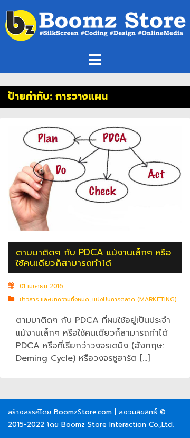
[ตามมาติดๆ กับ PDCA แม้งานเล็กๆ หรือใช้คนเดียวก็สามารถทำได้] (95, 178)
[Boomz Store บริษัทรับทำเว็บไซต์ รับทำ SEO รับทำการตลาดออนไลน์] (95, 26)
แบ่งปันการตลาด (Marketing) (134, 299)
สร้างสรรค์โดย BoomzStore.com (60, 412)
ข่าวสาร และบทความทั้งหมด (54, 299)
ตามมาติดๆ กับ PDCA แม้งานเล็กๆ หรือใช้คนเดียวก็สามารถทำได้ (94, 257)
